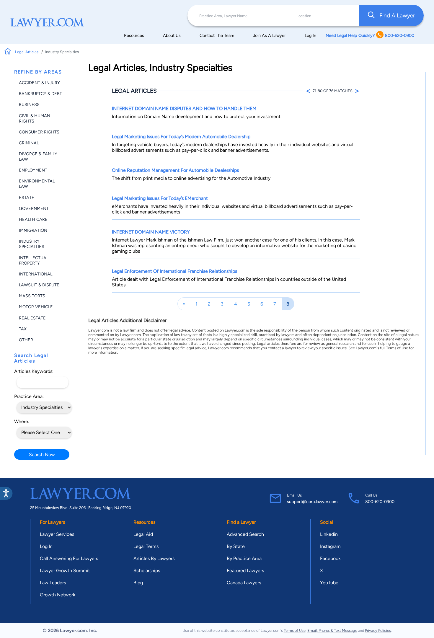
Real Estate (32, 318)
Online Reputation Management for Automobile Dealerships (175, 170)
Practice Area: (29, 396)
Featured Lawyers (245, 570)
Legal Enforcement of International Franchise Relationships (174, 271)
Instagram (330, 546)
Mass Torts (32, 295)
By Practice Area (244, 558)
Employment (33, 170)
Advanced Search (245, 534)
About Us (172, 35)
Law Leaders (53, 582)
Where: (21, 421)
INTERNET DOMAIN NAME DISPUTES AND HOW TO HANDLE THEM (184, 108)
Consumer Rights (39, 132)
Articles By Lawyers (153, 558)
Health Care (33, 219)
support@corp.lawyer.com (312, 501)
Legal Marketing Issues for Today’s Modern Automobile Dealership (181, 136)
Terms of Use (295, 630)
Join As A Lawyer (269, 35)
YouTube (329, 582)
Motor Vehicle (36, 306)
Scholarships (146, 570)
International (35, 274)
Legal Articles (27, 52)
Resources (134, 35)
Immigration (33, 230)
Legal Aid (143, 534)
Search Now (42, 454)
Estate (26, 197)
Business (29, 104)
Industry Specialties (31, 244)
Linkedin (329, 534)
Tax (23, 329)
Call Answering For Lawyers (69, 558)
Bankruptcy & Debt (40, 93)
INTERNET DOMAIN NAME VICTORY (151, 232)
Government (34, 208)
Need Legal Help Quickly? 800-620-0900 (370, 35)
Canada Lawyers (244, 582)
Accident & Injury (39, 82)
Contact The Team (217, 35)
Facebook (330, 558)
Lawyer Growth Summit (65, 570)
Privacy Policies (378, 630)
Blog (138, 582)
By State (236, 546)
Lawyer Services (57, 534)
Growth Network (57, 595)
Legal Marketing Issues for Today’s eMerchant (160, 198)
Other (26, 339)
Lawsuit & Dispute (39, 285)
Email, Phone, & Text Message (332, 630)
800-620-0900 (379, 501)
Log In (310, 35)
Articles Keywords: (33, 371)
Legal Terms (146, 546)
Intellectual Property (33, 260)
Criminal (29, 143)
